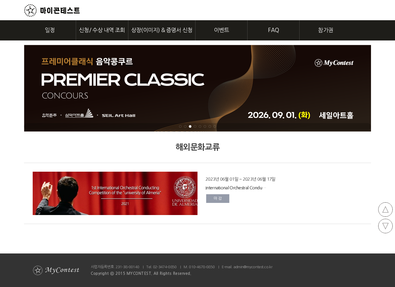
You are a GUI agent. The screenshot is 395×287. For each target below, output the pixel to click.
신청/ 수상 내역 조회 (102, 30)
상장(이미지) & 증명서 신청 (162, 30)
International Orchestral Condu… (236, 188)
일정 (50, 30)
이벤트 (221, 30)
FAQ (273, 30)
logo (52, 10)
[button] (180, 126)
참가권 (325, 30)
